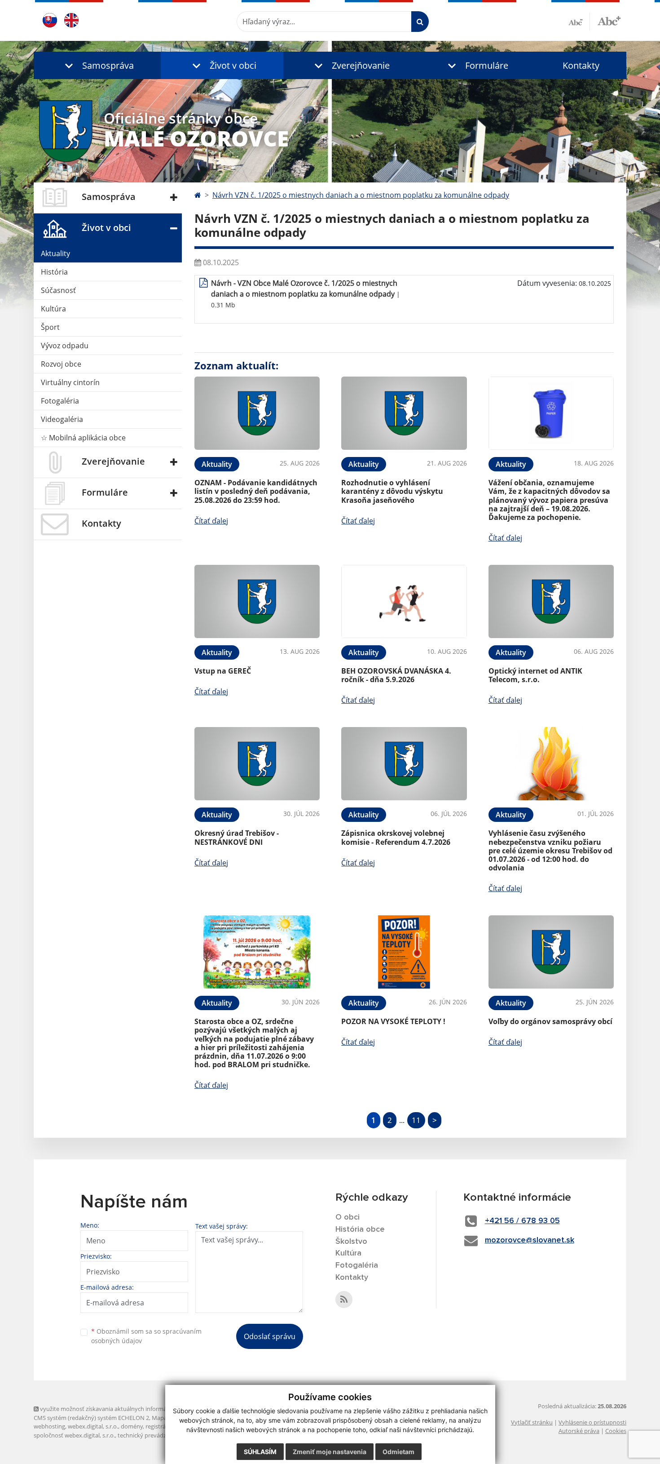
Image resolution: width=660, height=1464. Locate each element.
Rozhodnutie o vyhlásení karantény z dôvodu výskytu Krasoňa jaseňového (392, 491)
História (54, 272)
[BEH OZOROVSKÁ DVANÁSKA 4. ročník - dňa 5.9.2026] (403, 601)
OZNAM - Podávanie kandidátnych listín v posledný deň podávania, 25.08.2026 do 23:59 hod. (255, 491)
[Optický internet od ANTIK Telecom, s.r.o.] (551, 601)
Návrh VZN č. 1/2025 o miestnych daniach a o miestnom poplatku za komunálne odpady (360, 195)
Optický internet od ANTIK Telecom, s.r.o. (535, 675)
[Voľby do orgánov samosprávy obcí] (551, 952)
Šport (50, 327)
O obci (347, 1217)
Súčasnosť (58, 290)
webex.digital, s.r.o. (93, 1426)
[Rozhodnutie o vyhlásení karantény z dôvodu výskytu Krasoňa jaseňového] (403, 413)
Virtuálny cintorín (70, 382)
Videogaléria (62, 419)
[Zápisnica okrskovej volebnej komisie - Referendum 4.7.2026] (403, 763)
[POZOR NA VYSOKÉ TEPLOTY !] (403, 952)
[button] (97, 65)
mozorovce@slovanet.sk (529, 1240)
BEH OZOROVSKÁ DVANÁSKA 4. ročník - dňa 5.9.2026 (396, 675)
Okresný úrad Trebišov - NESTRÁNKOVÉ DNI (236, 837)
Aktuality (55, 253)
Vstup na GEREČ (222, 671)
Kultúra (53, 309)
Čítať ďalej (211, 521)
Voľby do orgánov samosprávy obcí (550, 1021)
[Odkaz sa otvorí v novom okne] (343, 1299)
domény (132, 1426)
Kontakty (581, 65)
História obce (360, 1229)
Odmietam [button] (398, 1451)
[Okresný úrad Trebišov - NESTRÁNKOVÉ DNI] (257, 763)
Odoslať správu (269, 1336)
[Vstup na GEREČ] (257, 601)
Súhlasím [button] (260, 1451)
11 (416, 1120)
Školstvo (351, 1242)
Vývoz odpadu (64, 345)
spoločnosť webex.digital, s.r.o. (74, 1435)
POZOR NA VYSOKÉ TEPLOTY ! (393, 1021)
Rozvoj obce (61, 364)
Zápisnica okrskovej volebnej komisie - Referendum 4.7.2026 (395, 837)
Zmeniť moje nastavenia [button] (329, 1451)
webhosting (49, 1426)
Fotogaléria (60, 401)
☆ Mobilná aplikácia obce (83, 438)
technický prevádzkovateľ (152, 1435)
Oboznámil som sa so (146, 1336)
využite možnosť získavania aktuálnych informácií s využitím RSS (125, 1409)
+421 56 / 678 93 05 (522, 1221)
